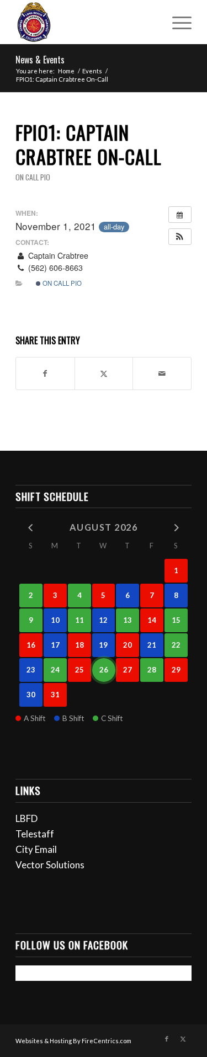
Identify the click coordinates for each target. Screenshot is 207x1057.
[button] (180, 236)
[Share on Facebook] (45, 373)
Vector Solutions (49, 865)
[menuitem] (176, 22)
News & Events (40, 59)
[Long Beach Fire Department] (85, 22)
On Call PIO (32, 177)
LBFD (26, 818)
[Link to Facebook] (166, 1039)
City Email (36, 849)
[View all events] (180, 214)
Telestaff (34, 834)
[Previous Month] (31, 526)
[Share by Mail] (162, 373)
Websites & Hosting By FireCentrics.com (73, 1040)
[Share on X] (104, 373)
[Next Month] (176, 526)
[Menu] (176, 22)
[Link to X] (183, 1039)
